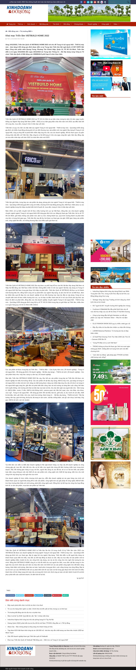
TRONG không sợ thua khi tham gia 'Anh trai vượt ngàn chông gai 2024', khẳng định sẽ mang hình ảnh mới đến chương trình (110, 349)
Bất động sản (44, 24)
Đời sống (67, 24)
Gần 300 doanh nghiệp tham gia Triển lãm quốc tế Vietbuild (28, 636)
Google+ (30, 595)
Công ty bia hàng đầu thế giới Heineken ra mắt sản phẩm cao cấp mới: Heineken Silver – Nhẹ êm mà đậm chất (109, 317)
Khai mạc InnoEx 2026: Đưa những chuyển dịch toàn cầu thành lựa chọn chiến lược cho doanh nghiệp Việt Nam (45, 2)
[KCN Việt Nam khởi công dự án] (96, 153)
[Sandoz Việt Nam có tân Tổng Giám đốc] (96, 165)
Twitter (20, 595)
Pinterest (58, 595)
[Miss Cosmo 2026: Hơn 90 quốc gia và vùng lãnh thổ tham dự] (96, 114)
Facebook (11, 595)
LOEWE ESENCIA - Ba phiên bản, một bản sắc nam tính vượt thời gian (116, 199)
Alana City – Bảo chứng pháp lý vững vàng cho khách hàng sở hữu (30, 627)
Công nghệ (105, 24)
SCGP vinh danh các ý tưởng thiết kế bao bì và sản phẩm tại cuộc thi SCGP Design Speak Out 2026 (116, 141)
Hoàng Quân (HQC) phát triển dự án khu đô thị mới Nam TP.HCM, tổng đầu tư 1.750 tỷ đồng (39, 623)
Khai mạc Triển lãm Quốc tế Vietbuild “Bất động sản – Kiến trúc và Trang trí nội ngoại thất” (38, 640)
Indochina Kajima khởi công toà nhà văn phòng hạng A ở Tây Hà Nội (31, 619)
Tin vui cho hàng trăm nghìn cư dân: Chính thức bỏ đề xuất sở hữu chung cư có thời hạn (37, 609)
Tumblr (48, 595)
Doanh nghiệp (92, 24)
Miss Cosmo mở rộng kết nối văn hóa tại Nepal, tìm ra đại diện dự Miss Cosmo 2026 (116, 188)
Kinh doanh (31, 24)
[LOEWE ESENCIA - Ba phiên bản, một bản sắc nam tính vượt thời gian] (96, 200)
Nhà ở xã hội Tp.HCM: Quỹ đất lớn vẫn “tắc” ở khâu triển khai (28, 616)
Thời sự (20, 24)
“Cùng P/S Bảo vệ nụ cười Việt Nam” (105, 343)
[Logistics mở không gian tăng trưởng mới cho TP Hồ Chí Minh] (96, 211)
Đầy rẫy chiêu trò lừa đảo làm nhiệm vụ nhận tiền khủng (111, 327)
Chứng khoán (78, 24)
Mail (66, 595)
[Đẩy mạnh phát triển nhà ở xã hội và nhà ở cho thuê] (96, 222)
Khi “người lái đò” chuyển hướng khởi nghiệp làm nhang (111, 306)
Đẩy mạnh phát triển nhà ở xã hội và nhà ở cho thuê (25, 605)
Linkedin (39, 595)
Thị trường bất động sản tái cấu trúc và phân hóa (24, 612)
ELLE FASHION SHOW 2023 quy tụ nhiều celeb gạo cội (111, 323)
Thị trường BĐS (25, 31)
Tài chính (56, 24)
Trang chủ (12, 24)
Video (115, 24)
